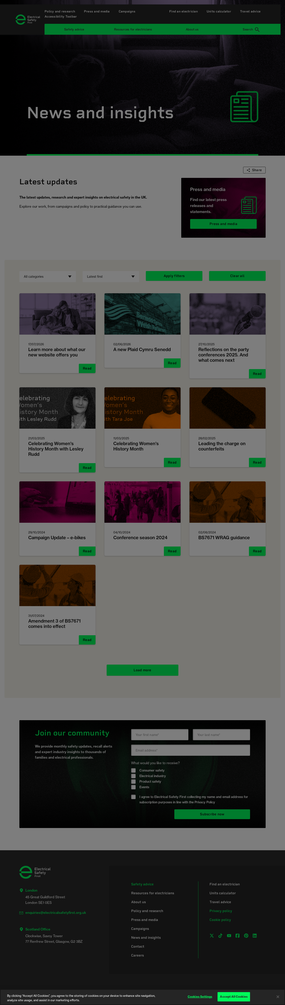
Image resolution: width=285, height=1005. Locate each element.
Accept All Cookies (233, 996)
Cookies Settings (200, 996)
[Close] (278, 997)
